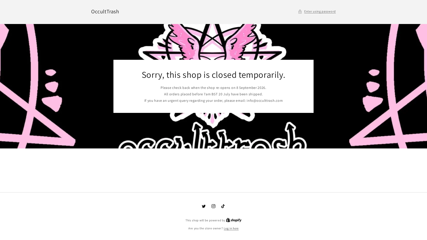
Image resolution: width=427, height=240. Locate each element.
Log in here (231, 228)
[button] (317, 11)
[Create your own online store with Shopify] (234, 220)
